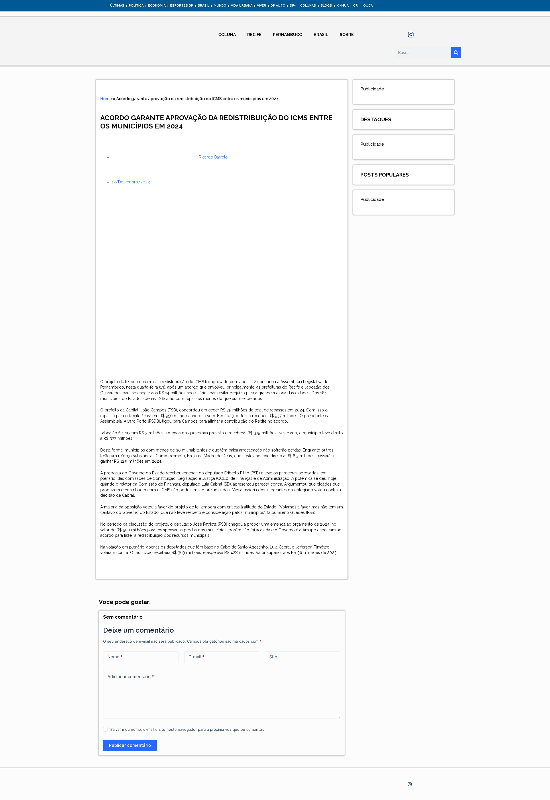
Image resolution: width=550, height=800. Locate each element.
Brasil (203, 5)
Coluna (227, 34)
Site (273, 657)
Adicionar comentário (130, 676)
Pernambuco (287, 34)
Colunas (308, 5)
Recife (254, 34)
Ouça (368, 5)
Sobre (347, 34)
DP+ (293, 5)
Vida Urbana (241, 5)
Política (136, 5)
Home (106, 98)
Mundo (220, 5)
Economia (157, 5)
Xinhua (343, 5)
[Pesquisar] (456, 52)
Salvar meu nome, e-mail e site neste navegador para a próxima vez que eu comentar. (187, 729)
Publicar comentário (130, 745)
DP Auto (278, 5)
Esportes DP (181, 5)
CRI (356, 5)
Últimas (117, 5)
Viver (261, 5)
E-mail (196, 657)
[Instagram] (410, 34)
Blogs (326, 5)
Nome (115, 657)
